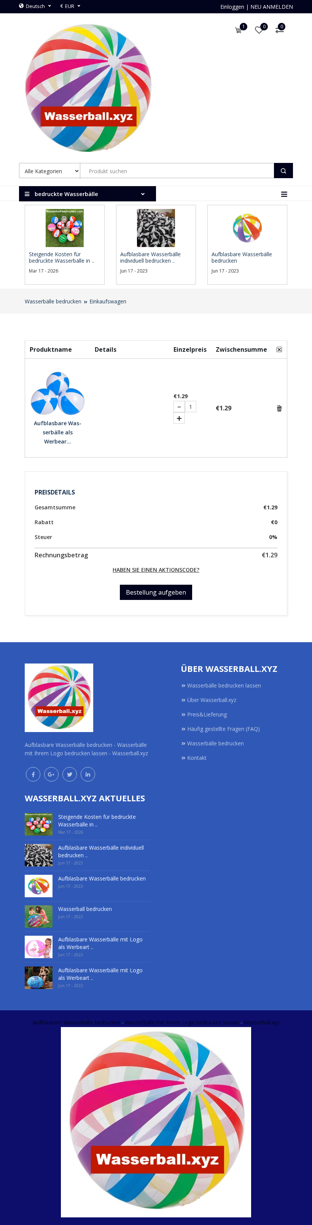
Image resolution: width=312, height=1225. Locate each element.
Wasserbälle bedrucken (53, 301)
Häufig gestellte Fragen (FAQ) (223, 728)
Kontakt (197, 757)
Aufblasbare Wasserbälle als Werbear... (57, 432)
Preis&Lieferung (207, 714)
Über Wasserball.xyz (211, 699)
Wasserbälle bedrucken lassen (224, 685)
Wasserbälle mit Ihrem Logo (160, 1022)
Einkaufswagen (107, 301)
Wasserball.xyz (262, 1022)
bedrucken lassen (217, 1022)
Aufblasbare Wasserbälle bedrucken (76, 1022)
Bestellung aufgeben (156, 592)
